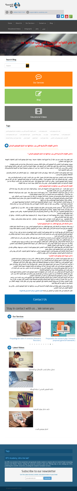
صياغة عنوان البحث (44, 138)
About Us (19, 23)
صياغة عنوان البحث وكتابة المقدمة (13, 138)
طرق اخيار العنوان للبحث (24, 134)
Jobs (37, 29)
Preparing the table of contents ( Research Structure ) (59, 339)
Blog (51, 23)
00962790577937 (19, 12)
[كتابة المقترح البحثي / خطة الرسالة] (21, 379)
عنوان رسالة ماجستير (36, 134)
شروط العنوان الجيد (55, 134)
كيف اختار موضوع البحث (54, 131)
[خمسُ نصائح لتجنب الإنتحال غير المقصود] (21, 359)
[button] (40, 299)
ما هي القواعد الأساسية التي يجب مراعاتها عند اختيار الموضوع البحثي (21, 131)
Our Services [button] (30, 23)
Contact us (42, 23)
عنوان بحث (45, 134)
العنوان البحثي (27, 138)
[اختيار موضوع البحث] (21, 419)
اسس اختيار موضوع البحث (11, 134)
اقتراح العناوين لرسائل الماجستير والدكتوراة (31, 290)
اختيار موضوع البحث (42, 131)
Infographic (28, 29)
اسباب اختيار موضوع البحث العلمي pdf (59, 138)
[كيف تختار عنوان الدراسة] (21, 399)
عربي (43, 29)
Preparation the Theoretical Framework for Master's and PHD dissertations (25, 339)
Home (10, 23)
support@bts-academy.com (38, 12)
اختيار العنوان (35, 138)
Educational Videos (14, 29)
